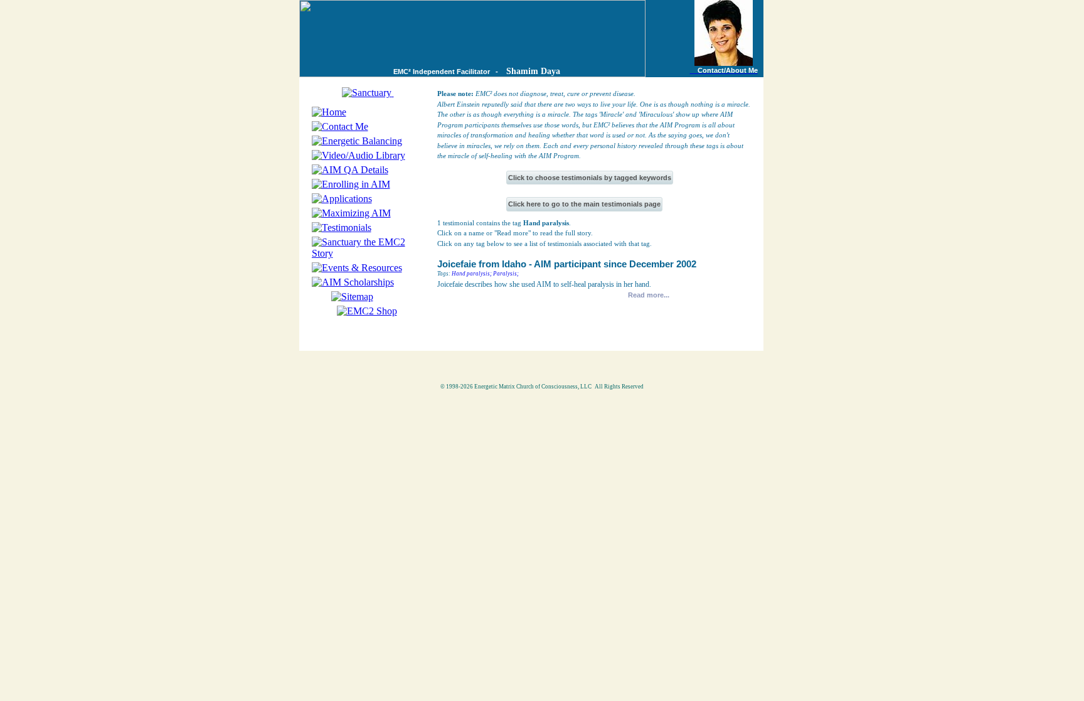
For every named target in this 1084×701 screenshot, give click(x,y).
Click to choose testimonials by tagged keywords (589, 177)
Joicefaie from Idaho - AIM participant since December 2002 (566, 264)
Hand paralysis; (472, 273)
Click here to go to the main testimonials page (584, 204)
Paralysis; (506, 273)
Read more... (648, 295)
